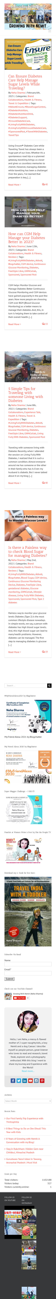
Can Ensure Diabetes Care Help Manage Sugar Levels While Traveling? (25, 82)
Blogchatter (14, 263)
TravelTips (13, 135)
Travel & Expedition (18, 103)
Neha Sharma (18, 92)
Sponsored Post (28, 274)
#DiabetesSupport (17, 117)
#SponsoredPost (16, 131)
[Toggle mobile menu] (50, 31)
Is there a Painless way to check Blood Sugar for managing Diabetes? (27, 551)
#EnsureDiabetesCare (19, 120)
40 (46, 184)
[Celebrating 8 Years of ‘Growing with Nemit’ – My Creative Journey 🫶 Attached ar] (29, 1216)
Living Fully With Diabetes (30, 595)
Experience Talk (32, 412)
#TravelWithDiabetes (36, 131)
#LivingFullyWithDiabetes (21, 124)
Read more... (28, 1070)
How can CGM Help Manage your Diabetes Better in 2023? (26, 238)
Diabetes (34, 267)
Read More (13, 184)
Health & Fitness (33, 99)
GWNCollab (30, 271)
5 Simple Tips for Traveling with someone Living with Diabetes (25, 394)
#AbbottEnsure (16, 106)
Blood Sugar (27, 577)
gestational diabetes (18, 588)
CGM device (27, 263)
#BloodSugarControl (35, 106)
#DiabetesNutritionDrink (20, 113)
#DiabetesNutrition (18, 110)
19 (46, 651)
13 (46, 324)
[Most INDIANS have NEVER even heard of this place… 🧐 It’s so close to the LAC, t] (29, 1248)
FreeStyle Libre (15, 271)
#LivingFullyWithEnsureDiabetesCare (27, 127)
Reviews (12, 256)
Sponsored (13, 274)
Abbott (38, 260)
